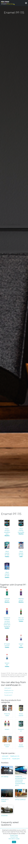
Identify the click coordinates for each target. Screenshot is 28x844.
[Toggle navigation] (26, 3)
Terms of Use (14, 837)
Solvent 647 (7, 664)
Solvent (7, 729)
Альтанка (4, 815)
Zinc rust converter (21, 619)
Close (14, 842)
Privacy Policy (14, 835)
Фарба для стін (8, 690)
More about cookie (14, 838)
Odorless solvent (21, 600)
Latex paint (7, 688)
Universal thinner (7, 600)
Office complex (20, 799)
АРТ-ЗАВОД (4, 776)
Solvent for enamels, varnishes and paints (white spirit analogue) (7, 623)
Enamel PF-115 (8, 692)
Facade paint (8, 695)
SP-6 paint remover (7, 645)
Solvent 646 (21, 645)
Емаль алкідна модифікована (7, 532)
